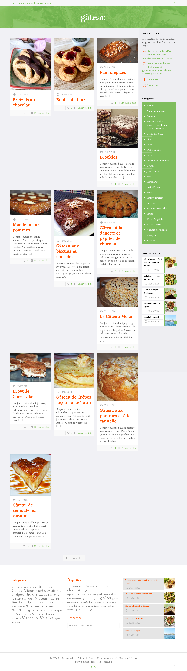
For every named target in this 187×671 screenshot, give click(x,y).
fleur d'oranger (73, 598)
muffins (85, 602)
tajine (77, 610)
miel (80, 602)
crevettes (107, 591)
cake (96, 587)
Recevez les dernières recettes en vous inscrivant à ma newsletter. (157, 54)
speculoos (109, 606)
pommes (108, 602)
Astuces (151, 105)
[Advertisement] (162, 351)
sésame (70, 609)
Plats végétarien (155, 198)
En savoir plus (41, 113)
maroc (76, 602)
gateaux (97, 599)
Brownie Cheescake (23, 394)
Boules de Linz (70, 100)
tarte (81, 609)
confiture (101, 591)
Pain (149, 176)
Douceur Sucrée (155, 150)
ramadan (72, 606)
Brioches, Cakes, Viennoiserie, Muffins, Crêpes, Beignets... (36, 590)
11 (114, 347)
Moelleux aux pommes (26, 227)
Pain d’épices (113, 73)
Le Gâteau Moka (116, 317)
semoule (101, 606)
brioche (90, 586)
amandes (77, 586)
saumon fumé (92, 606)
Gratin (150, 166)
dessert (115, 594)
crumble (113, 591)
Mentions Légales (128, 658)
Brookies (108, 157)
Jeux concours (154, 171)
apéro (84, 587)
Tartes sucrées (154, 224)
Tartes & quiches (155, 219)
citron (95, 590)
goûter (105, 598)
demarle (105, 594)
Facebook (152, 79)
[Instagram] (173, 3)
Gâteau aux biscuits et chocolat (67, 251)
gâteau (115, 598)
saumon (84, 606)
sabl (79, 606)
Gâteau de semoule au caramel (24, 510)
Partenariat (152, 182)
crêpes (69, 595)
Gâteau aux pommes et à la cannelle (115, 416)
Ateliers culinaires (156, 111)
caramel (107, 587)
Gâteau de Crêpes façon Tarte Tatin (73, 400)
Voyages (151, 235)
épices (92, 610)
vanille (86, 610)
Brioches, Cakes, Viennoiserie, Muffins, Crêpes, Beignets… (158, 125)
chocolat (73, 590)
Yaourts (151, 240)
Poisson (151, 203)
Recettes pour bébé (157, 208)
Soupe (150, 214)
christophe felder (86, 591)
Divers (150, 144)
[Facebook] (170, 3)
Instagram (153, 85)
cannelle (101, 587)
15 (27, 546)
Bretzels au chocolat (24, 102)
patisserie (98, 602)
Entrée (150, 155)
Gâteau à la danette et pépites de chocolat (111, 236)
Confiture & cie (155, 134)
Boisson (151, 116)
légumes (70, 602)
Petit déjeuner (154, 187)
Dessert (150, 139)
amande (69, 587)
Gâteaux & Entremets (158, 160)
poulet (114, 602)
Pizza (149, 192)
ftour (92, 599)
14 (114, 448)
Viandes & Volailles (157, 230)
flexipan (83, 599)
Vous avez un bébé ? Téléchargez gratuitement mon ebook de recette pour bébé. (158, 68)
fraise (88, 599)
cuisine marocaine (82, 594)
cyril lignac (96, 595)
